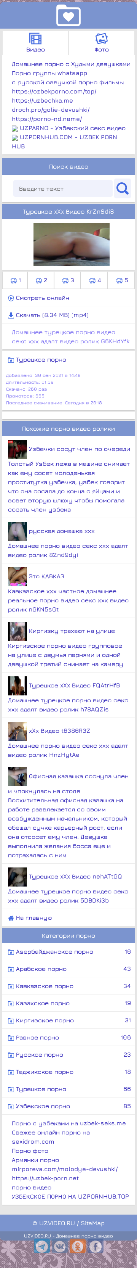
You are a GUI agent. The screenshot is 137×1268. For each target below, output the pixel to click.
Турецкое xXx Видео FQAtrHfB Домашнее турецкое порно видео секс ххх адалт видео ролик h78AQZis (68, 697)
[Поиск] (122, 188)
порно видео (31, 1187)
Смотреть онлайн (41, 297)
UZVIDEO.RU (57, 1223)
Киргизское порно (72, 1020)
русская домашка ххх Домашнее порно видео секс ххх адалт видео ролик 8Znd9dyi (68, 542)
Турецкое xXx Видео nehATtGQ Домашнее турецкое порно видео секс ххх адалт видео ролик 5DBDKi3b (68, 888)
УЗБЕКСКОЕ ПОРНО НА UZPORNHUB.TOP (70, 1196)
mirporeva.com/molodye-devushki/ (65, 1168)
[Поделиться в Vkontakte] (60, 1246)
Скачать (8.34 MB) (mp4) (51, 314)
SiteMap (93, 1223)
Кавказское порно (72, 985)
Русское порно (72, 1054)
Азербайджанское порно (72, 951)
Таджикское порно (72, 1071)
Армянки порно (35, 1159)
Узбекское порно (72, 1105)
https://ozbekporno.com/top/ (54, 91)
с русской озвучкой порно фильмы (68, 82)
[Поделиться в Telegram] (42, 1246)
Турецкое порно (40, 359)
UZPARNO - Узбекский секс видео (73, 127)
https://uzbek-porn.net (45, 1178)
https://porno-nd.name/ (47, 118)
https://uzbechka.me (42, 100)
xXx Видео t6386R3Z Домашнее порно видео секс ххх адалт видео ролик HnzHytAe (68, 742)
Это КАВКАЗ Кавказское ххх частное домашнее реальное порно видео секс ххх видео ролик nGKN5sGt (68, 593)
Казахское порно (72, 1002)
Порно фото (30, 1150)
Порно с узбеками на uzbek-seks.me (69, 1123)
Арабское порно (72, 968)
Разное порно (72, 1037)
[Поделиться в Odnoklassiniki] (78, 1246)
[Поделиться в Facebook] (96, 1246)
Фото (102, 49)
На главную (33, 917)
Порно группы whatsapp (49, 72)
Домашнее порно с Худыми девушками (71, 63)
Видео (35, 49)
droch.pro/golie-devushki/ (50, 109)
